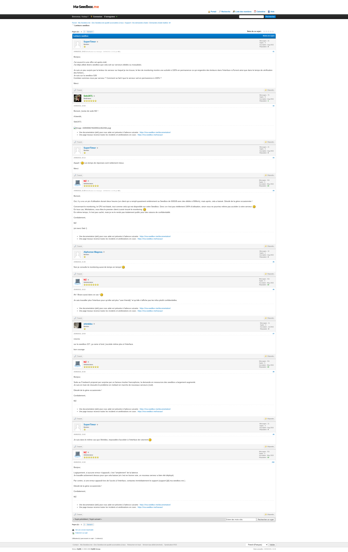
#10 (273, 462)
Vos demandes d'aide (140, 23)
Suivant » (90, 31)
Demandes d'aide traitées (158, 23)
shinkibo (88, 324)
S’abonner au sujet (81, 533)
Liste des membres (243, 12)
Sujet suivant (94, 519)
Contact (75, 545)
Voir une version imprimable (84, 530)
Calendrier (261, 12)
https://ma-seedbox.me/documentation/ (155, 132)
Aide (272, 12)
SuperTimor (90, 42)
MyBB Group (95, 549)
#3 (273, 158)
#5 (273, 262)
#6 (273, 289)
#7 (273, 333)
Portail (213, 12)
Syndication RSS (170, 545)
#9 (273, 434)
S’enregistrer (109, 17)
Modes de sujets (269, 36)
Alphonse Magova (93, 252)
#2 (273, 106)
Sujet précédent (81, 519)
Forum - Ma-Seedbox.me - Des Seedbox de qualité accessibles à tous (98, 23)
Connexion (97, 17)
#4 (273, 190)
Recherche (225, 12)
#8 (273, 372)
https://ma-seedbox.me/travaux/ (150, 135)
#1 (273, 51)
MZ (119, 51)
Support (128, 23)
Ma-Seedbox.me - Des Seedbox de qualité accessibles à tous (103, 545)
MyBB (79, 549)
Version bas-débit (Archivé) (153, 545)
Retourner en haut (134, 545)
